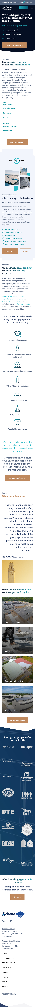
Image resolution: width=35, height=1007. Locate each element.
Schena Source (9, 958)
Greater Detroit (8, 928)
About (4, 982)
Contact (5, 954)
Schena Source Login (26, 2)
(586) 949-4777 (13, 2)
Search (5, 987)
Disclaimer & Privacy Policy (9, 994)
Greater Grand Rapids (11, 941)
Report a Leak (7, 968)
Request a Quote (8, 963)
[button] (17, 478)
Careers (5, 973)
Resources (6, 977)
